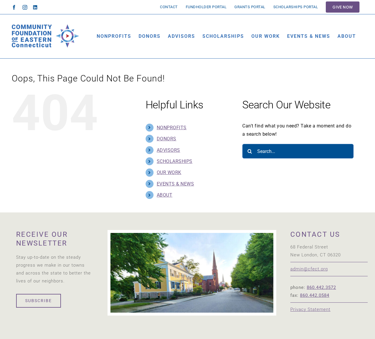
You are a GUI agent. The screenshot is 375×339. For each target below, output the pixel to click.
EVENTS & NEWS (175, 184)
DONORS (166, 139)
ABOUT (165, 195)
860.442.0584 (314, 295)
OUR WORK (169, 172)
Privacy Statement (310, 309)
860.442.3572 (321, 287)
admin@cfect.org (309, 269)
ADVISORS (168, 150)
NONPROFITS (172, 127)
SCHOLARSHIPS (174, 161)
